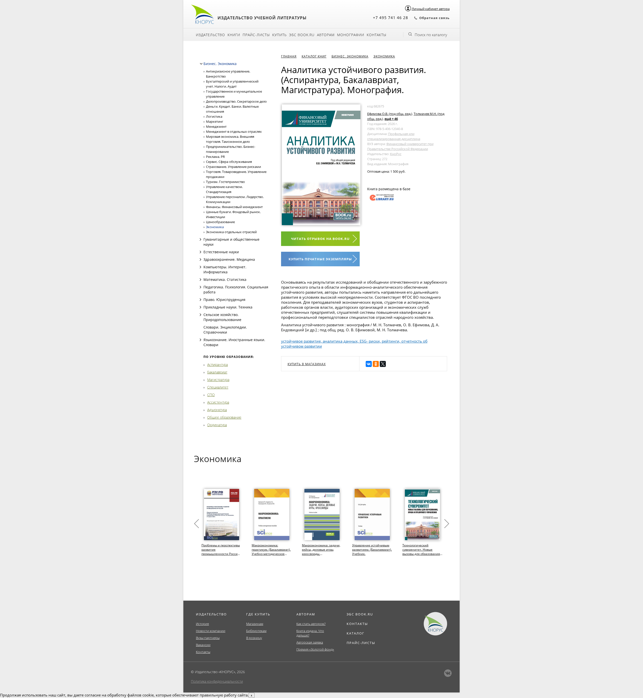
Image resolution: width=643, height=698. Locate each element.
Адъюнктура (217, 409)
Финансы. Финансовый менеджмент (234, 207)
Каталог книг (314, 56)
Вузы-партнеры (208, 638)
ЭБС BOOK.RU (360, 614)
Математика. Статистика (224, 279)
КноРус (395, 154)
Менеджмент (216, 126)
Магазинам (254, 623)
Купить (279, 34)
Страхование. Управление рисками (233, 166)
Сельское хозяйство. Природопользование (222, 317)
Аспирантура (217, 364)
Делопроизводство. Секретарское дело (236, 101)
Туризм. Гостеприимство (225, 181)
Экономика (215, 227)
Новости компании (210, 630)
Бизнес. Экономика (220, 63)
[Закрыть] (201, 63)
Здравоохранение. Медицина (229, 259)
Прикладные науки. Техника (227, 307)
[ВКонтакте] (369, 364)
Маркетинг (214, 121)
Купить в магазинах (307, 364)
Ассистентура (218, 402)
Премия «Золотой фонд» (315, 649)
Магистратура (218, 379)
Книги (234, 34)
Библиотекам (256, 630)
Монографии (350, 34)
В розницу (254, 638)
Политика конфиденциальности (217, 681)
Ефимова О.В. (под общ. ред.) (389, 113)
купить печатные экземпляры (320, 259)
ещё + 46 (391, 118)
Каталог (355, 633)
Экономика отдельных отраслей (231, 232)
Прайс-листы (256, 34)
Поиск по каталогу (431, 34)
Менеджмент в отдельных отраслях (234, 131)
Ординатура (217, 424)
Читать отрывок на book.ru (320, 238)
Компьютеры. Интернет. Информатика (224, 269)
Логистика (214, 116)
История (202, 623)
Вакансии (203, 645)
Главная (289, 56)
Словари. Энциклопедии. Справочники (225, 330)
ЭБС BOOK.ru (301, 34)
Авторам (326, 34)
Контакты (376, 34)
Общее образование (224, 417)
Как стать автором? (311, 623)
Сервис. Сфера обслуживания (229, 161)
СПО (211, 394)
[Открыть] (200, 239)
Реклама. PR (215, 156)
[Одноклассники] (376, 364)
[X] (383, 364)
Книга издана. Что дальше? (310, 633)
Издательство (210, 34)
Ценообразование (220, 222)
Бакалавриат (217, 372)
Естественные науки (221, 251)
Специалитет (217, 387)
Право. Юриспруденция (224, 299)
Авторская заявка (309, 642)
